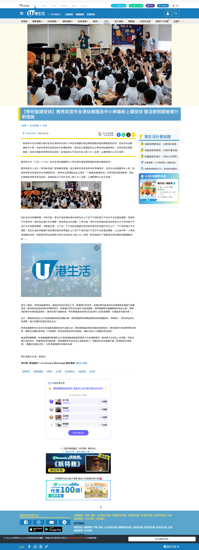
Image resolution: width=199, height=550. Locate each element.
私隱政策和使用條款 (76, 537)
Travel (44, 5)
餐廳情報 (78, 518)
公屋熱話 (69, 14)
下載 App (164, 5)
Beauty (64, 5)
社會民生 (70, 371)
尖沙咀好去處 (104, 515)
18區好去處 (145, 21)
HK (35, 5)
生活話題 (34, 125)
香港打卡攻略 (162, 21)
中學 (93, 371)
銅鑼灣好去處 (119, 515)
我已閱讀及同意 (162, 539)
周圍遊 (131, 21)
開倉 (93, 515)
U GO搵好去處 (120, 5)
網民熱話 (78, 527)
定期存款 (91, 14)
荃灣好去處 (147, 515)
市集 (87, 515)
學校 (50, 371)
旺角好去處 (160, 515)
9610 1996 (81, 363)
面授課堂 (39, 371)
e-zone (84, 5)
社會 (44, 125)
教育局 (26, 371)
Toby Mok (31, 133)
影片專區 (119, 21)
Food (54, 5)
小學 (59, 371)
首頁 (24, 125)
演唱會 (24, 21)
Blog (74, 5)
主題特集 (177, 21)
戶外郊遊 (89, 518)
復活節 (83, 371)
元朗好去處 (133, 515)
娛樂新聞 (80, 14)
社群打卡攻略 (137, 5)
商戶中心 (150, 5)
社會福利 (100, 518)
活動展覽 (78, 515)
